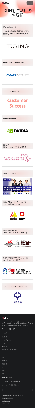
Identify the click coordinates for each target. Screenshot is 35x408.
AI (2, 367)
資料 (3, 357)
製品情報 (4, 364)
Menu (30, 3)
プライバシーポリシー (7, 398)
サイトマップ (5, 404)
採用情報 (4, 346)
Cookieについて (6, 401)
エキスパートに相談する (11, 385)
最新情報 (4, 361)
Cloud (3, 370)
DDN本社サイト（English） (10, 349)
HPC (3, 373)
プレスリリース (6, 340)
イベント (4, 343)
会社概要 (4, 337)
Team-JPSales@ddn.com (12, 381)
